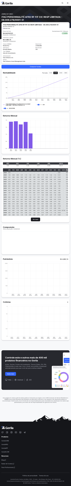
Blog (2, 460)
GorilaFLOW (5, 452)
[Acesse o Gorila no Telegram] (25, 432)
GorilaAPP (4, 448)
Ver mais (35, 219)
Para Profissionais (7, 467)
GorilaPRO (4, 444)
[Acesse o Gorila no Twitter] (2, 432)
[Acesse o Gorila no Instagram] (11, 432)
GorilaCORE (5, 441)
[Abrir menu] (68, 3)
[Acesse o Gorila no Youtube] (16, 432)
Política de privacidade (30, 475)
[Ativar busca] (62, 3)
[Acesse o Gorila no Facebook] (7, 432)
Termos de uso (44, 475)
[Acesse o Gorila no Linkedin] (20, 432)
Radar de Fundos (6, 463)
